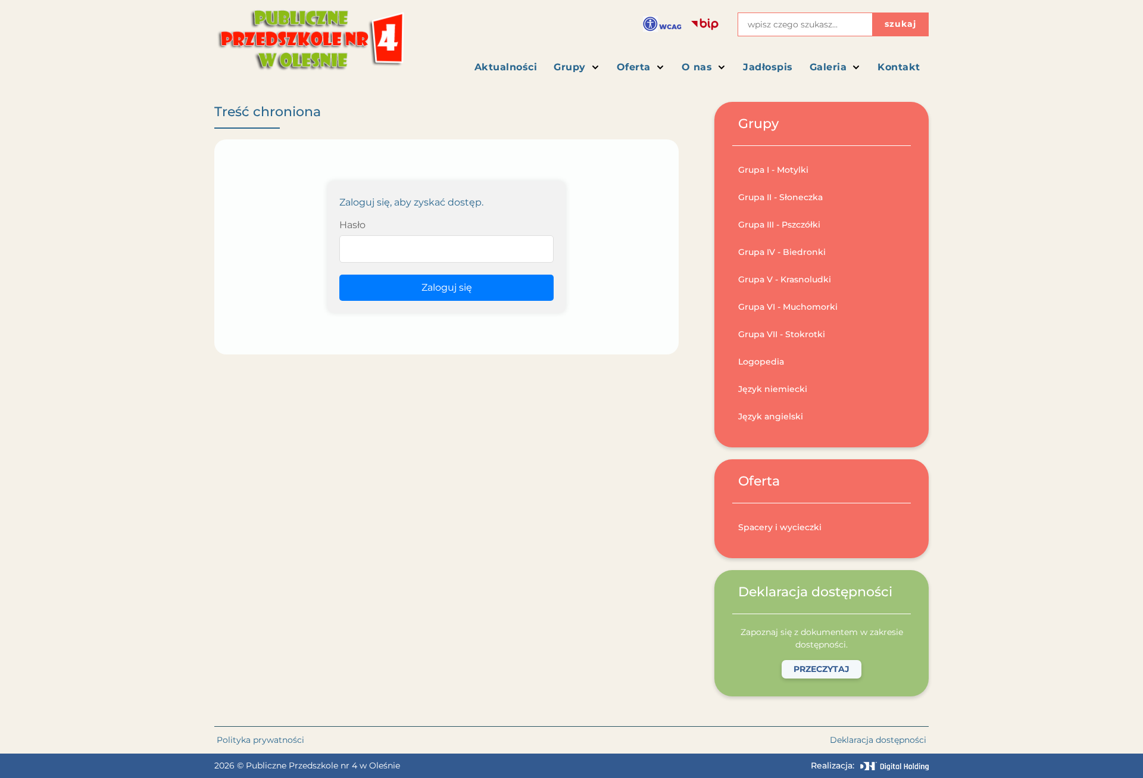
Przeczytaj (822, 669)
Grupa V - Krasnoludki (784, 279)
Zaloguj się (446, 287)
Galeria (828, 67)
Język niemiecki (772, 389)
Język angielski (770, 416)
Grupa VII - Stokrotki (781, 334)
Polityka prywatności (260, 740)
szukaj (900, 23)
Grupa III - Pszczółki (779, 224)
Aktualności (506, 67)
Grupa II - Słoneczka (780, 197)
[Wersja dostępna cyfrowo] (662, 24)
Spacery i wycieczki (780, 527)
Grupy (570, 67)
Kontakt (898, 67)
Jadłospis (768, 67)
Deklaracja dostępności (878, 740)
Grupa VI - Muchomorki (788, 306)
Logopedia (761, 361)
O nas (697, 67)
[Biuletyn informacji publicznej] (705, 24)
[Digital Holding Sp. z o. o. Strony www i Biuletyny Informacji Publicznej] (894, 766)
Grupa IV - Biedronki (782, 252)
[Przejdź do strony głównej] (309, 45)
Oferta (634, 67)
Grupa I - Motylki (773, 169)
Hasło (352, 225)
